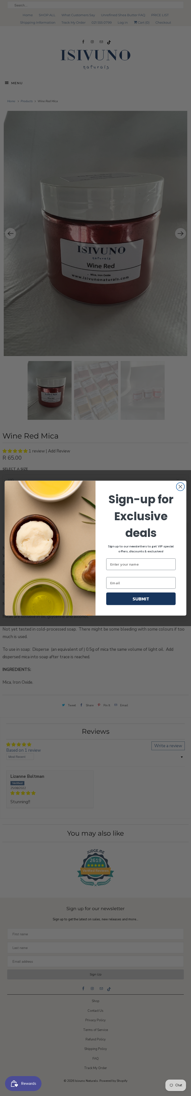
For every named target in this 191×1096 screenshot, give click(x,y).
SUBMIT (141, 598)
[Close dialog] (180, 486)
